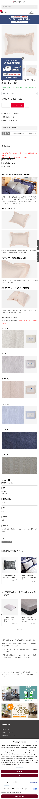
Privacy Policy (19, 767)
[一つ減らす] (9, 106)
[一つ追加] (9, 104)
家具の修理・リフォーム (8, 735)
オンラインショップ (13, 672)
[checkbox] (35, 789)
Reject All (19, 771)
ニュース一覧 (5, 729)
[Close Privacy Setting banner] (36, 741)
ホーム (3, 672)
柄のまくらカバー (7, 542)
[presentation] (37, 70)
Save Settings (19, 796)
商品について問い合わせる (10, 127)
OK (20, 775)
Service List (6, 785)
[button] (19, 629)
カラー (3, 90)
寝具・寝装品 (26, 672)
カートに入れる (17, 105)
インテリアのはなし (7, 732)
